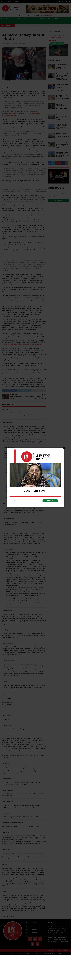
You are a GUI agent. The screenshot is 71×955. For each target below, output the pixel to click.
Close (64, 448)
